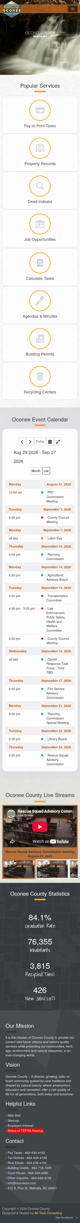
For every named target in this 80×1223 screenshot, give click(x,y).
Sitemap (13, 1120)
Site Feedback (64, 1217)
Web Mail (14, 1115)
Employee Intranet (20, 1125)
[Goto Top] (77, 1217)
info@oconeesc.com (22, 1183)
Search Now (40, 137)
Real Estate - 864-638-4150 (27, 1162)
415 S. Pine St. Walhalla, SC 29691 (32, 1188)
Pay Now (40, 99)
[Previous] (22, 441)
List (46, 471)
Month (36, 471)
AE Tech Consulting (48, 1213)
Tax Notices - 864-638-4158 (27, 1157)
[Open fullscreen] (58, 441)
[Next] (30, 441)
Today (40, 441)
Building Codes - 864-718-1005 (30, 1168)
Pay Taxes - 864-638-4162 (26, 1152)
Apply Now (40, 213)
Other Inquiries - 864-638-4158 (29, 1178)
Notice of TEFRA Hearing (25, 1130)
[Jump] (50, 441)
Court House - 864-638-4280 (28, 1173)
